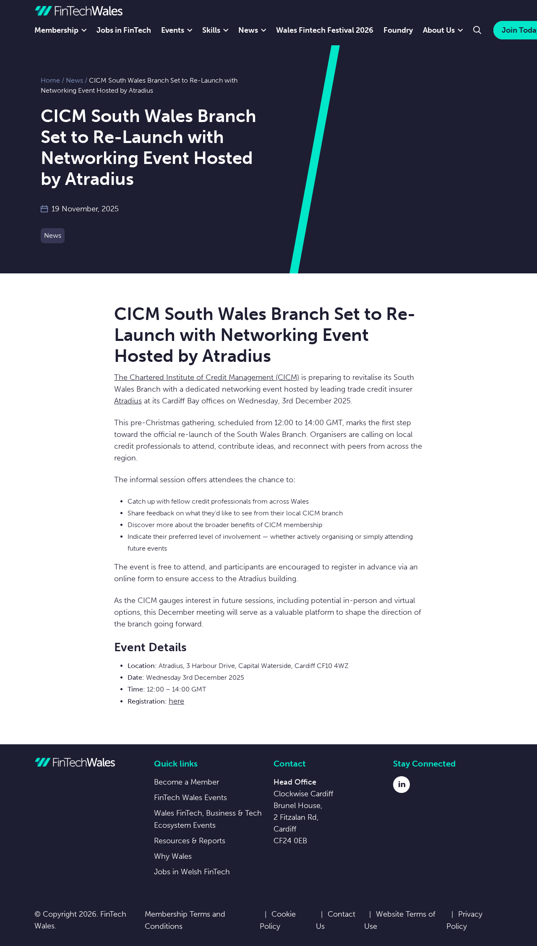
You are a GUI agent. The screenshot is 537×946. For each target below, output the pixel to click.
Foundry (398, 30)
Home (50, 80)
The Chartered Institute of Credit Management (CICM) (206, 377)
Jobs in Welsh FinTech (192, 871)
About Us (439, 30)
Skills (211, 30)
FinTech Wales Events (190, 797)
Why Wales (173, 856)
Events (172, 30)
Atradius (128, 400)
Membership (56, 30)
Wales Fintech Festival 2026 (324, 30)
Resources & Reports (189, 840)
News (248, 30)
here (176, 701)
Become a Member (186, 782)
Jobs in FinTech (123, 30)
